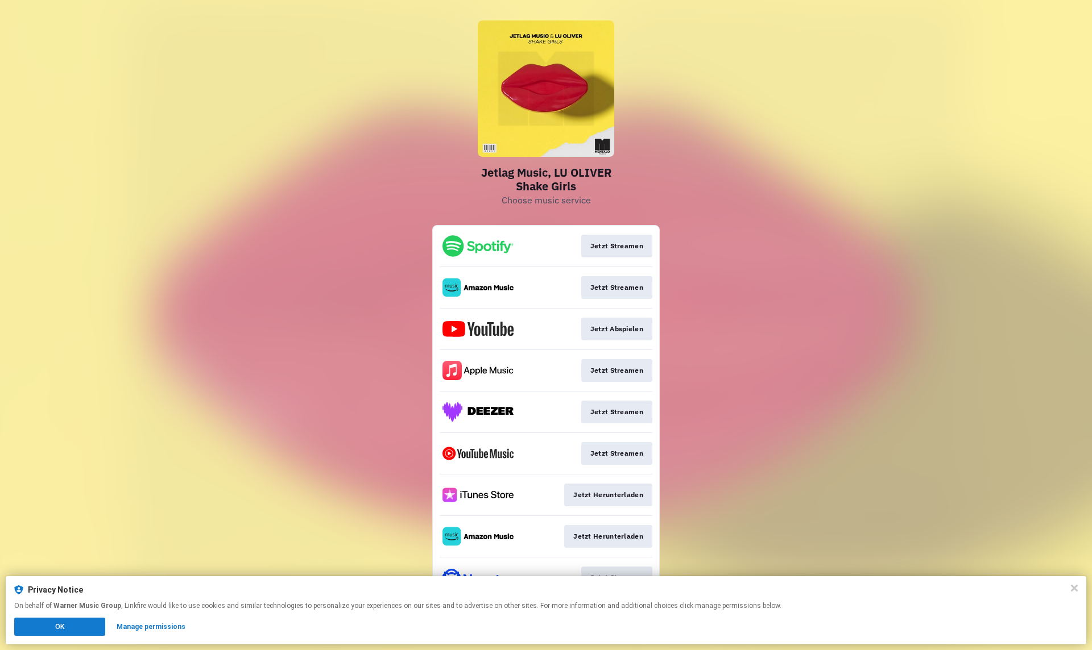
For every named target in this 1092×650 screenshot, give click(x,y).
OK (59, 627)
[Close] (1074, 588)
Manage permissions (151, 627)
